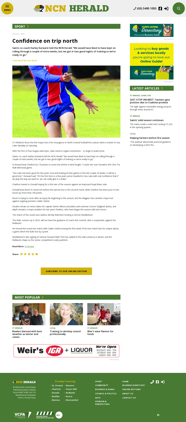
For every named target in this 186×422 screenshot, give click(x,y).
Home (125, 381)
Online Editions (131, 389)
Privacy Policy (30, 397)
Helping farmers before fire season (150, 138)
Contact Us (129, 397)
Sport (20, 26)
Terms (20, 397)
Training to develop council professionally (65, 333)
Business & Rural (105, 389)
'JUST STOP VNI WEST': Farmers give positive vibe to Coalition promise (150, 101)
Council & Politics (106, 393)
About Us (127, 393)
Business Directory (133, 385)
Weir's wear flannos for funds (100, 333)
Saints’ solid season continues (147, 120)
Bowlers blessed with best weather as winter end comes (27, 334)
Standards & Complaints (26, 395)
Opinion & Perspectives (102, 402)
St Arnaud (29, 246)
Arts (98, 397)
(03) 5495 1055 (146, 8)
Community (101, 385)
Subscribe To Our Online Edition (66, 271)
